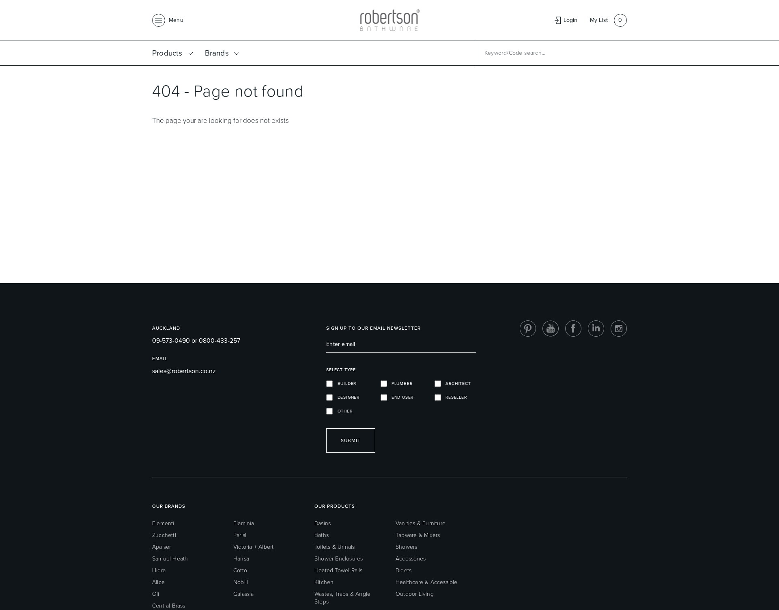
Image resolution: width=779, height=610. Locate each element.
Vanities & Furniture (420, 523)
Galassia (243, 594)
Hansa (241, 559)
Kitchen (324, 582)
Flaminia (243, 523)
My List (599, 20)
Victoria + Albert (253, 547)
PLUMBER (400, 383)
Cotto (240, 570)
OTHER (342, 411)
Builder (344, 383)
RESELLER (454, 397)
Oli (155, 594)
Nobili (240, 582)
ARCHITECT (456, 383)
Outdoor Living (415, 594)
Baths (321, 535)
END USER (400, 397)
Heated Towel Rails (338, 570)
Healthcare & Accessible (427, 582)
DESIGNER (346, 397)
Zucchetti (164, 535)
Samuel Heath (170, 559)
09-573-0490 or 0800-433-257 (196, 340)
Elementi (163, 523)
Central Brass (168, 606)
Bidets (403, 570)
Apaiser (161, 547)
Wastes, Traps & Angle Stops (342, 598)
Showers (406, 547)
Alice (158, 582)
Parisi (239, 535)
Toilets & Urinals (334, 547)
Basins (322, 523)
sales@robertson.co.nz (184, 371)
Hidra (159, 570)
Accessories (411, 559)
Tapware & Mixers (418, 535)
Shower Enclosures (338, 559)
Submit (351, 440)
